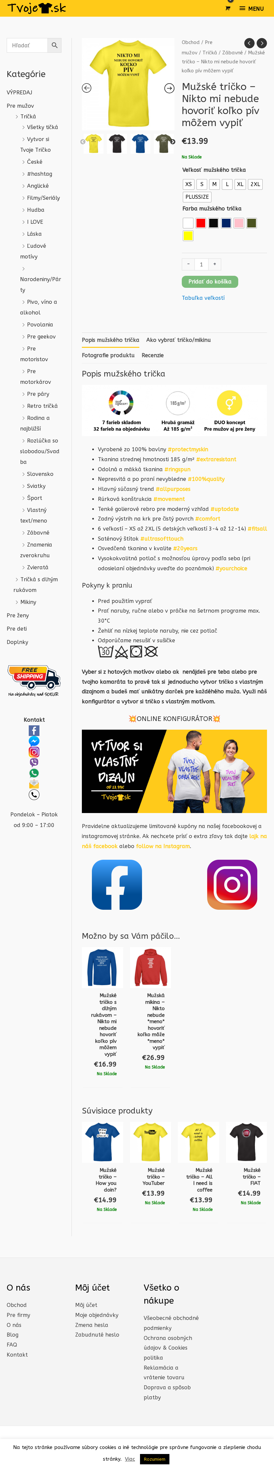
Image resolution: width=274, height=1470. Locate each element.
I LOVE (35, 222)
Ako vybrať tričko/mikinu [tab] (178, 340)
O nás (14, 1325)
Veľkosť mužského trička (214, 170)
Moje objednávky (96, 1315)
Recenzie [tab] (153, 355)
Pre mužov (20, 106)
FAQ (12, 1345)
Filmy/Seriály (43, 198)
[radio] (188, 184)
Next (172, 142)
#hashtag (39, 174)
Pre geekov (41, 336)
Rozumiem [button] (154, 1459)
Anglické (38, 186)
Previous (83, 142)
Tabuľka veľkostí (203, 298)
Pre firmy (18, 1315)
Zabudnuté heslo (97, 1335)
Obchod (191, 42)
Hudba (35, 210)
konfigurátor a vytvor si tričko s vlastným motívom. (148, 701)
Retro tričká (42, 406)
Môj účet (86, 1305)
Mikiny (28, 602)
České (34, 162)
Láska (34, 234)
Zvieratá (37, 567)
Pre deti (17, 629)
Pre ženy (18, 615)
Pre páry (38, 394)
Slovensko (40, 474)
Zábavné (38, 533)
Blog (12, 1335)
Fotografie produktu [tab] (108, 355)
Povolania (40, 324)
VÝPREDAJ (19, 92)
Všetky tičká (42, 127)
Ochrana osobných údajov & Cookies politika (168, 1348)
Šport (34, 498)
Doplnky (17, 642)
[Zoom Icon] (128, 84)
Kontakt (17, 1355)
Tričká (28, 116)
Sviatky (36, 486)
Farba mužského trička (212, 208)
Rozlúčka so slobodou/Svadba (39, 451)
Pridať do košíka (210, 281)
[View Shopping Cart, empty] (227, 8)
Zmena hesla (91, 1325)
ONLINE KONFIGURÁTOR (174, 719)
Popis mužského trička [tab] (110, 340)
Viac (130, 1459)
